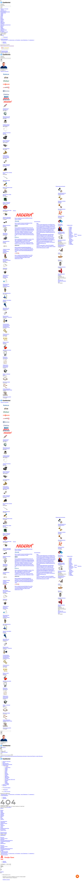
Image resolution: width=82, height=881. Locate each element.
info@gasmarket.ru (4, 39)
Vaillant (1, 812)
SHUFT (38, 244)
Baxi (1, 817)
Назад (7, 766)
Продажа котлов (3, 832)
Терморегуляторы (3, 823)
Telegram (4, 41)
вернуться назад (3, 807)
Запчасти (2, 819)
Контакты (41, 756)
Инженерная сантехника (22, 756)
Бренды (1, 808)
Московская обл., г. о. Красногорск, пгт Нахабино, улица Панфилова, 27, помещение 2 (17, 40)
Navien (1, 818)
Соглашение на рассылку (5, 841)
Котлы (9, 756)
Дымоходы (2, 825)
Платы (1, 827)
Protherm (2, 814)
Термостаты (2, 822)
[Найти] (1, 7)
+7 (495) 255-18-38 (4, 31)
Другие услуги (3, 830)
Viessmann (2, 813)
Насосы (1, 824)
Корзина (2, 871)
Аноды (1, 826)
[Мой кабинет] (0, 748)
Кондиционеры (14, 756)
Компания (2, 839)
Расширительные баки (4, 828)
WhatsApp (4, 42)
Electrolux (38, 233)
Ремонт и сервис (35, 756)
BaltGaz (1, 816)
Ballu (37, 223)
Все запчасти (2, 829)
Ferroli (1, 811)
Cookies (1, 842)
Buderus (1, 810)
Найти (2, 866)
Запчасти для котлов (4, 756)
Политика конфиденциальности (6, 840)
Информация (2, 835)
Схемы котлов (29, 756)
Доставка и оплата (3, 838)
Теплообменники (3, 821)
